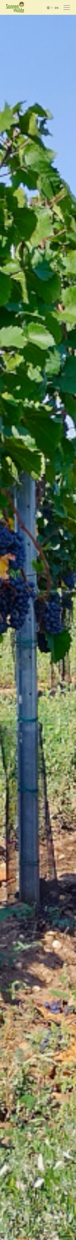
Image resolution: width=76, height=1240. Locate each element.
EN (56, 8)
